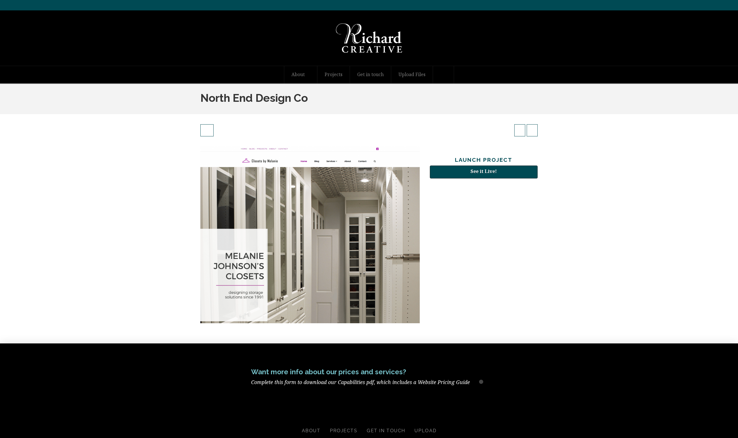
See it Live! (483, 171)
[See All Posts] (207, 130)
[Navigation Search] (443, 74)
